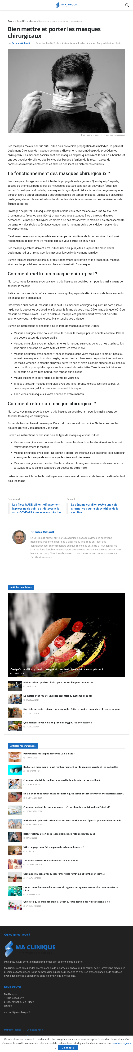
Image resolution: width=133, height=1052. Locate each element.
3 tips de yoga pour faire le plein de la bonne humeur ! (53, 847)
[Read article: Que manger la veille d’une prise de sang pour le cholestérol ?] (15, 726)
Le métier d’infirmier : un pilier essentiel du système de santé (57, 695)
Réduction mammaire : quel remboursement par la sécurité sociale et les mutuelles (70, 766)
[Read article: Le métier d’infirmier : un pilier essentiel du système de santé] (15, 699)
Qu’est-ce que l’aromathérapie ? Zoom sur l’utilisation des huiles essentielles (66, 901)
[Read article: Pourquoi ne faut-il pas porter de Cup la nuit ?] (15, 757)
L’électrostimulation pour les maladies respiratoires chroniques (59, 833)
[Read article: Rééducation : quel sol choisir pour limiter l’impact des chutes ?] (15, 686)
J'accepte (68, 1047)
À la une (90, 43)
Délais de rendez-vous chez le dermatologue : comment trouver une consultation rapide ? (73, 793)
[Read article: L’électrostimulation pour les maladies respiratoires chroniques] (15, 837)
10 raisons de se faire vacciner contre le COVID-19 (50, 860)
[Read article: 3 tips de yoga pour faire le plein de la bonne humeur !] (15, 850)
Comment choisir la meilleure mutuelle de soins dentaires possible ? (61, 780)
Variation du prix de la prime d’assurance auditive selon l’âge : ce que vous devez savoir (72, 820)
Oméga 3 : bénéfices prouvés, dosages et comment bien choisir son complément (56, 669)
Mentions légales (12, 1029)
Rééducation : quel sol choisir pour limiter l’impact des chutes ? (59, 682)
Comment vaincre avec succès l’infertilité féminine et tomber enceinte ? (64, 873)
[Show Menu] (5, 5)
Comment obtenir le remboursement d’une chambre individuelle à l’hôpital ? (66, 807)
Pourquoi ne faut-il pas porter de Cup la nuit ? (48, 753)
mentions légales (121, 1043)
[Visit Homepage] (66, 5)
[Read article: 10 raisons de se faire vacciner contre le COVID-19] (15, 864)
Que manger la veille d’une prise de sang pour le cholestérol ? (57, 722)
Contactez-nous (35, 1029)
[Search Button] (127, 5)
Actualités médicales (26, 21)
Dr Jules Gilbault (21, 43)
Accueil (11, 21)
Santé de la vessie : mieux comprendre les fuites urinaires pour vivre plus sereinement (72, 709)
